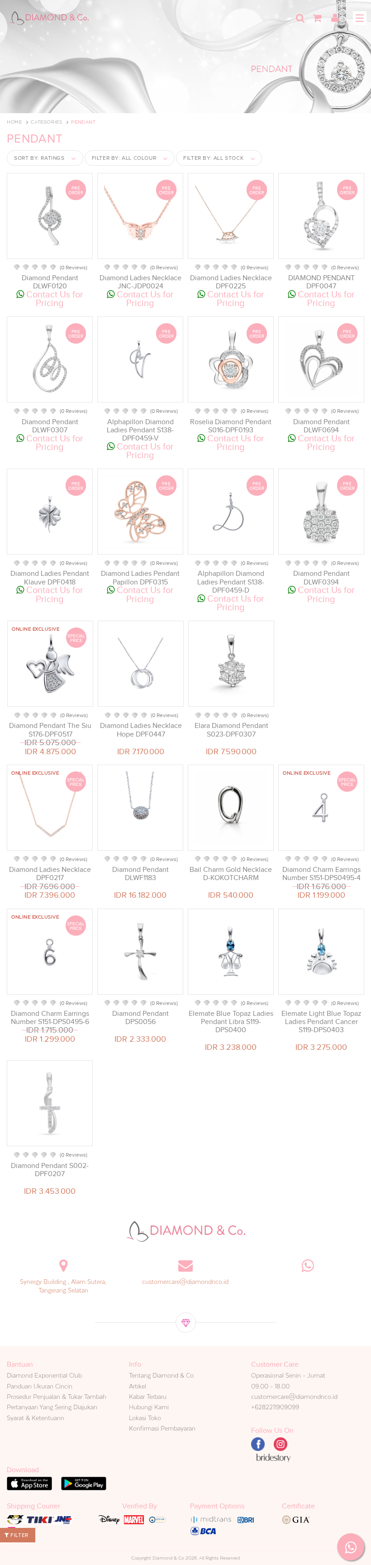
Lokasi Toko (145, 1417)
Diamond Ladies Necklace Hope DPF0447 (141, 730)
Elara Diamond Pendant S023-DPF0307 (231, 730)
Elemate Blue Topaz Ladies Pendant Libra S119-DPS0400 (231, 1022)
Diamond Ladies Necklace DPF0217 (50, 874)
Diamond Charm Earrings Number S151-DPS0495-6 (50, 1018)
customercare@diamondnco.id (185, 1281)
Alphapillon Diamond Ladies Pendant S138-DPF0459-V (140, 430)
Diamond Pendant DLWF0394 (321, 578)
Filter (19, 1535)
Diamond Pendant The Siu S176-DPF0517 (50, 730)
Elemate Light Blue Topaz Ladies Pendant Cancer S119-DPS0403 (321, 1022)
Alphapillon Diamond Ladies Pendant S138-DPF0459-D (230, 582)
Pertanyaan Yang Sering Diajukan (52, 1407)
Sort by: (39, 158)
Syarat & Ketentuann (35, 1417)
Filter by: (124, 158)
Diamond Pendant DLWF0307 (50, 426)
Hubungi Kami (149, 1407)
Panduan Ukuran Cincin (39, 1386)
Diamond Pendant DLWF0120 (50, 282)
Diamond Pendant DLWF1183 (140, 874)
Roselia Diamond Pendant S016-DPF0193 (230, 426)
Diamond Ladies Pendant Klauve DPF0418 (49, 578)
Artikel (137, 1386)
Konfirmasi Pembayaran (162, 1428)
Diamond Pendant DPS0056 (140, 1018)
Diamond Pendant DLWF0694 (321, 426)
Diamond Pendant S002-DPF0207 (50, 1170)
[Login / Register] (335, 18)
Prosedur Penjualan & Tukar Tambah (56, 1396)
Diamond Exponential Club (44, 1375)
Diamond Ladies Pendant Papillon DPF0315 (140, 578)
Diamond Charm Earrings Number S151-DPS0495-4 (321, 874)
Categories (46, 122)
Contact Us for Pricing (53, 298)
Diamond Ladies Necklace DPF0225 (231, 282)
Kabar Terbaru (147, 1396)
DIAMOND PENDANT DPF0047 (321, 282)
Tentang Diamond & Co (161, 1375)
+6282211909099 (275, 1407)
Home (14, 122)
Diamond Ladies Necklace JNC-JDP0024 (140, 282)
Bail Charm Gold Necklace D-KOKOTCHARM (231, 874)
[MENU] (359, 18)
